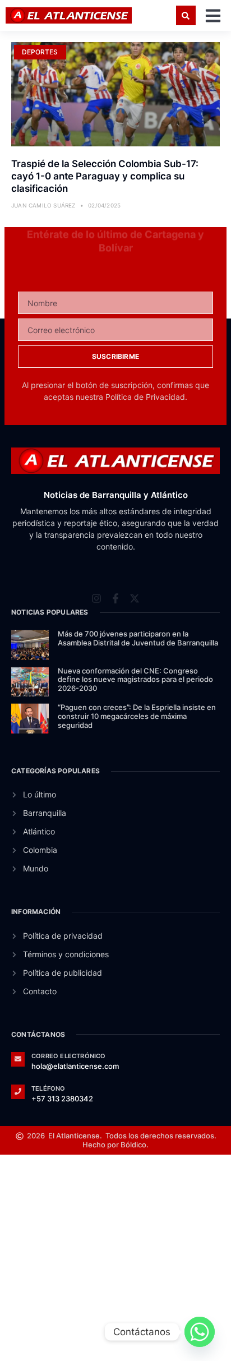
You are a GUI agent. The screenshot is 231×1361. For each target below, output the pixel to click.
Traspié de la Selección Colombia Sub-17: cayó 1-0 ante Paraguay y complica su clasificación (104, 176)
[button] (186, 15)
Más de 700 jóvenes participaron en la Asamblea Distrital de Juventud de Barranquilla (138, 638)
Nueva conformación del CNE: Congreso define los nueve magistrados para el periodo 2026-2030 (135, 679)
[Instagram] (96, 586)
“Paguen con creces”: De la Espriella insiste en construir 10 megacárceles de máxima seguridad (137, 716)
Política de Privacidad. (146, 397)
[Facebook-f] (115, 586)
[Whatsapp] (199, 1332)
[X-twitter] (135, 586)
